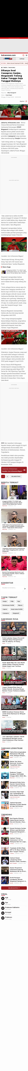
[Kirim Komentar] (25, 588)
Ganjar (17, 138)
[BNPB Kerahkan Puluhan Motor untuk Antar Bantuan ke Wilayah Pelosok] (14, 703)
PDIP (19, 127)
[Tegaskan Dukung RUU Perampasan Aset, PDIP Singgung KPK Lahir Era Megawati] (14, 539)
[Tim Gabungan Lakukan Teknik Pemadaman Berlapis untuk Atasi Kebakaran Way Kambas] (14, 727)
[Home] (8, 55)
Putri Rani (9, 95)
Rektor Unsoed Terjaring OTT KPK (15, 63)
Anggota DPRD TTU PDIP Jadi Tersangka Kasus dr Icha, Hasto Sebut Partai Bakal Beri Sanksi (16, 271)
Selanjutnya (15, 476)
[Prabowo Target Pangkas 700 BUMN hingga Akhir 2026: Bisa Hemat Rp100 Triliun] (5, 775)
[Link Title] (2, 67)
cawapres (11, 136)
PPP (2, 443)
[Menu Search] (23, 55)
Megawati (4, 129)
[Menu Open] (26, 55)
